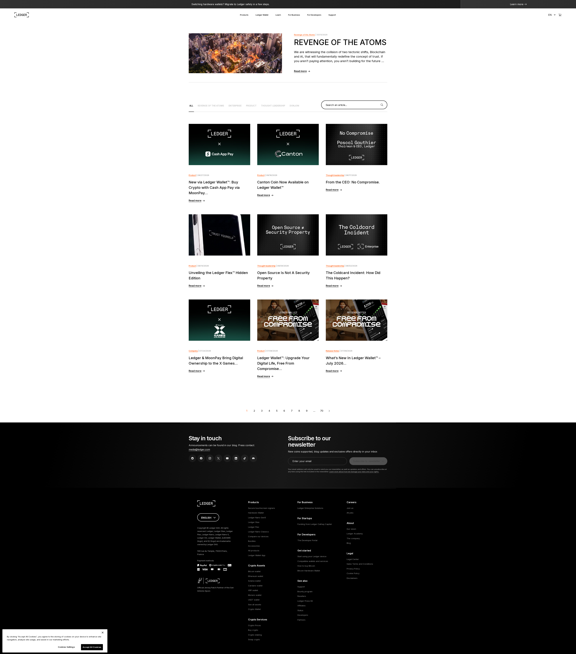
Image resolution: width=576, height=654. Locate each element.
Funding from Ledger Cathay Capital (314, 524)
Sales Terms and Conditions (360, 564)
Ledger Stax (253, 522)
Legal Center (353, 559)
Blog (349, 543)
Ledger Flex (253, 527)
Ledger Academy (355, 533)
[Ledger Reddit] (192, 458)
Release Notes (332, 351)
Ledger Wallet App (256, 555)
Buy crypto (253, 630)
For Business (294, 15)
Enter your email (301, 461)
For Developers (314, 15)
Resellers (301, 596)
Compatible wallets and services (312, 561)
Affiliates (301, 605)
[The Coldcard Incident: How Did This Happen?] (356, 235)
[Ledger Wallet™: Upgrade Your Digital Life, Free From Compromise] (288, 320)
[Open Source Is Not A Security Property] (288, 235)
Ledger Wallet (262, 15)
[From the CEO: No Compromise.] (356, 144)
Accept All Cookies (92, 647)
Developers (302, 615)
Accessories (254, 546)
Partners (301, 620)
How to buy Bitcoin (306, 566)
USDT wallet (254, 600)
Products (244, 15)
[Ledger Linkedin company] (236, 458)
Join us (350, 508)
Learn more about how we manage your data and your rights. (354, 472)
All (191, 105)
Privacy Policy (353, 568)
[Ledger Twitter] (218, 458)
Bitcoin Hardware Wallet (308, 570)
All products (253, 550)
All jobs (350, 513)
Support (332, 15)
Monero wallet (254, 595)
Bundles (252, 541)
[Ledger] (21, 14)
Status (300, 610)
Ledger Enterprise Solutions (310, 508)
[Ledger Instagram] (210, 458)
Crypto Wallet (254, 609)
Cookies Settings (66, 647)
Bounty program (304, 591)
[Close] (102, 632)
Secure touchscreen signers (261, 508)
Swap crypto (254, 639)
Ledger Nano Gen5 (257, 517)
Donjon (294, 105)
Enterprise (235, 105)
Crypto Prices (254, 625)
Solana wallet (254, 581)
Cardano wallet (255, 585)
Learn (278, 15)
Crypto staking (255, 635)
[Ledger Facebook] (201, 458)
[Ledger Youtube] (227, 458)
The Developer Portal (307, 540)
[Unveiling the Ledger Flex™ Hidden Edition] (219, 235)
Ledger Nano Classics (258, 531)
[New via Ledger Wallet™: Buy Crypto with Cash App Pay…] (219, 144)
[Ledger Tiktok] (244, 458)
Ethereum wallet (255, 576)
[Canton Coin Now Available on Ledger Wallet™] (288, 144)
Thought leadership (273, 105)
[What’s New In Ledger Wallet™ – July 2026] (356, 320)
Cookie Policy (353, 573)
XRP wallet (253, 590)
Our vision (351, 529)
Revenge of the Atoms (304, 34)
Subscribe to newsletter (366, 461)
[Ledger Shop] (560, 14)
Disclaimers (352, 578)
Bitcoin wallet (254, 571)
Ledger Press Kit (305, 601)
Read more (300, 71)
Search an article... (336, 104)
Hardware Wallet (256, 513)
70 (321, 410)
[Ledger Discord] (253, 458)
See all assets (254, 604)
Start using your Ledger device (311, 556)
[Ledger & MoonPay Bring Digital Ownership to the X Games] (219, 320)
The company (353, 538)
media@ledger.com (199, 449)
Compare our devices (258, 536)
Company (193, 351)
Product (251, 105)
